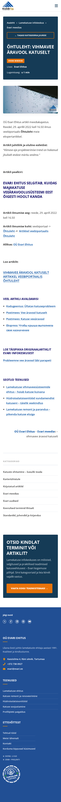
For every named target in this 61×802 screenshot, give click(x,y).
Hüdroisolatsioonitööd (15, 701)
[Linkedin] (17, 621)
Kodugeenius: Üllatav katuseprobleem (31, 306)
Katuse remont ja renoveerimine (20, 696)
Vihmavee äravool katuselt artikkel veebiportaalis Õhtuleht (26, 276)
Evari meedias (14, 27)
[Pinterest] (23, 621)
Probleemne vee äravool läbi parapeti (27, 360)
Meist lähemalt (11, 738)
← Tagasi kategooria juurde (30, 35)
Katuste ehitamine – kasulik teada (22, 471)
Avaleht (11, 22)
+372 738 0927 (14, 663)
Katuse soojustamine (14, 706)
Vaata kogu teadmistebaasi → (29, 588)
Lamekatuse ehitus (13, 690)
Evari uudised (10, 500)
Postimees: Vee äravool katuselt (26, 312)
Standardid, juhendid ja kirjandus (22, 515)
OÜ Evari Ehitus (23, 244)
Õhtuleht (9, 231)
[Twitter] (4, 621)
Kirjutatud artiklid (13, 486)
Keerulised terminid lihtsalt (18, 508)
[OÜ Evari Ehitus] (8, 5)
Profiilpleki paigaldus (14, 711)
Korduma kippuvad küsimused (19, 748)
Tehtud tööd (9, 732)
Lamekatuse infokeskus (31, 22)
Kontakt (7, 743)
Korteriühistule (11, 479)
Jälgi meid (8, 615)
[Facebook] (11, 621)
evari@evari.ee (15, 668)
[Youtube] (29, 621)
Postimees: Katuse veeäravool (25, 319)
